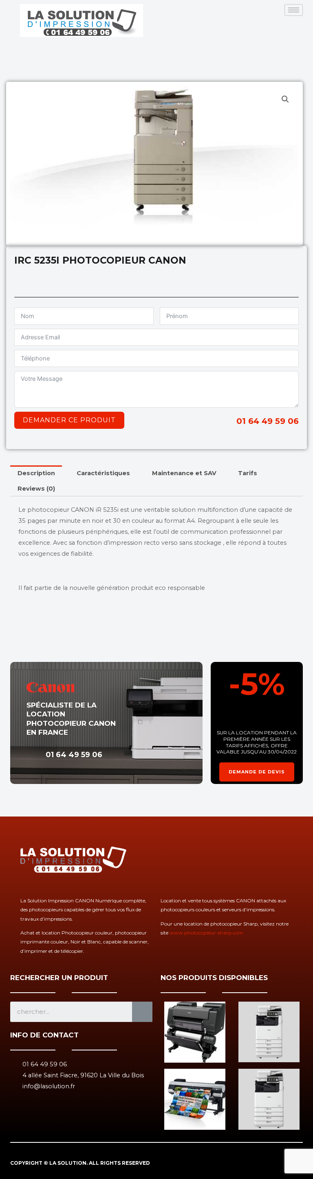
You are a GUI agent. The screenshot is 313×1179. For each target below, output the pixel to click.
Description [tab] (36, 473)
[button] (285, 99)
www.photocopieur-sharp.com (206, 933)
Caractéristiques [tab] (103, 473)
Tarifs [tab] (247, 473)
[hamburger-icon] (293, 10)
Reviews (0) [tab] (36, 488)
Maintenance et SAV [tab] (184, 473)
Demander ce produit (69, 420)
